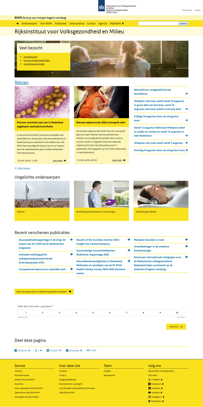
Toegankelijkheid (67, 379)
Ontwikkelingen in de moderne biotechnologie (151, 248)
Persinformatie (22, 375)
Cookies (63, 371)
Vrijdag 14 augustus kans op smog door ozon (156, 118)
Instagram (164, 396)
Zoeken (183, 23)
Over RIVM (46, 23)
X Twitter (163, 379)
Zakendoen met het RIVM (27, 392)
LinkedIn (163, 388)
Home (17, 23)
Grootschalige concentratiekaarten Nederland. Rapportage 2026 (95, 252)
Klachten (19, 383)
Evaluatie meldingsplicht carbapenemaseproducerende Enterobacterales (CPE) (35, 258)
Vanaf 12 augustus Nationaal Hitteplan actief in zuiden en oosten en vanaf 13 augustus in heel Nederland (159, 131)
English (198, 10)
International (77, 23)
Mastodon (164, 401)
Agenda (103, 23)
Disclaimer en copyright (70, 383)
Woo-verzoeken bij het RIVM (29, 388)
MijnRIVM (117, 23)
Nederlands (187, 10)
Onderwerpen (29, 23)
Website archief (66, 392)
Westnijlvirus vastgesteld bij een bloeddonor (152, 91)
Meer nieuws (24, 168)
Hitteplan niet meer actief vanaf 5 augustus (158, 143)
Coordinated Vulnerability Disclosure (77, 388)
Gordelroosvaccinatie (34, 64)
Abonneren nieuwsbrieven (161, 371)
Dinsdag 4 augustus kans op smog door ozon (159, 150)
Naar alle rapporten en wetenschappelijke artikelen (41, 291)
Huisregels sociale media (26, 396)
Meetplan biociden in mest (149, 239)
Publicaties (61, 23)
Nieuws (21, 82)
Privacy (62, 375)
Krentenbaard (30, 56)
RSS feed (152, 375)
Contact (91, 23)
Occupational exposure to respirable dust (42, 269)
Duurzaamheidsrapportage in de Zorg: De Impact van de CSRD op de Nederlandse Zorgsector (42, 243)
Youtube (163, 392)
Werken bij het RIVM (24, 379)
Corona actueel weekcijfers (37, 60)
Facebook (164, 383)
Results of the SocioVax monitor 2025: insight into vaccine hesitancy (97, 241)
